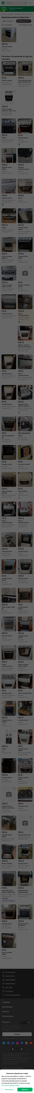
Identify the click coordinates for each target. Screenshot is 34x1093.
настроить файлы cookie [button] (10, 1085)
